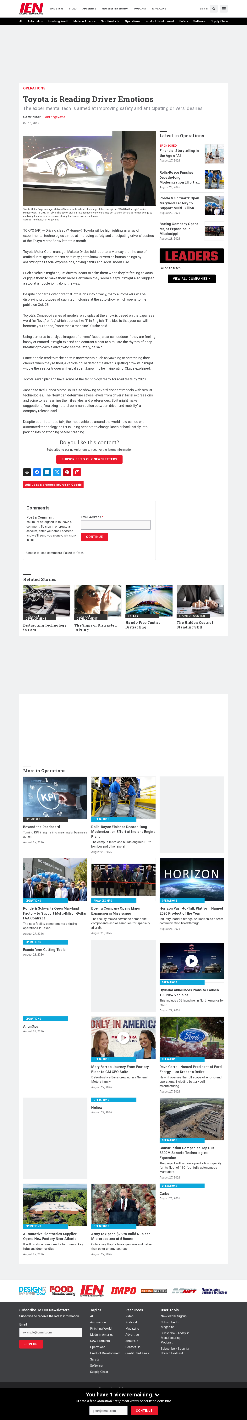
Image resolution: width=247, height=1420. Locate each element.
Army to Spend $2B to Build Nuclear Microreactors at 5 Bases (120, 1236)
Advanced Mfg (103, 900)
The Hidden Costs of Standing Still (195, 624)
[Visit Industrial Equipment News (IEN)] (92, 1290)
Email (23, 1324)
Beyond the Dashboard (41, 827)
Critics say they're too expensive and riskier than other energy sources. (121, 1246)
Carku (164, 1193)
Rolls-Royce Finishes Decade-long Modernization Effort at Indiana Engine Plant (179, 177)
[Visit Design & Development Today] (32, 1290)
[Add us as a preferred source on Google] (77, 472)
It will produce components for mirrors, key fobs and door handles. (53, 1246)
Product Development (36, 617)
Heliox (96, 1107)
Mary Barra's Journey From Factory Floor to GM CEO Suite (120, 1069)
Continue (144, 1410)
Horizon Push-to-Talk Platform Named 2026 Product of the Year (191, 910)
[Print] (27, 472)
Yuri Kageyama (55, 117)
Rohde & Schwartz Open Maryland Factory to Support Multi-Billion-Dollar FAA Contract (179, 203)
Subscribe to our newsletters (89, 459)
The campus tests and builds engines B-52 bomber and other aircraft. (121, 844)
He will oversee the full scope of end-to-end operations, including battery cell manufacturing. (191, 1082)
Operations (34, 88)
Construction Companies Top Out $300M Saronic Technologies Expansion (187, 1153)
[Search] (214, 9)
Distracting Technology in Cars (45, 627)
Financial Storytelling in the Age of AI (179, 153)
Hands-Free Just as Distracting (142, 624)
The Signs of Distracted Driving (95, 627)
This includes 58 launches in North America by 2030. (192, 1003)
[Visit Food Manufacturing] (63, 1290)
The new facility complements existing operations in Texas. (50, 926)
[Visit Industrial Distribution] (154, 1290)
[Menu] (224, 9)
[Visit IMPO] (123, 1290)
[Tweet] (57, 472)
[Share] (37, 472)
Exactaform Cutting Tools (44, 950)
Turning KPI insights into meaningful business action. (55, 834)
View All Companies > (192, 279)
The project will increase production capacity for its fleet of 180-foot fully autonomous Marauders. (191, 1168)
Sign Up (31, 1344)
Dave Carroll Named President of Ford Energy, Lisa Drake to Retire (191, 1069)
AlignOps (30, 1026)
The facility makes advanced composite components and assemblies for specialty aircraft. (120, 923)
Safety (133, 615)
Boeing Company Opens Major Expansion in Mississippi (179, 229)
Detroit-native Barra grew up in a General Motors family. (119, 1079)
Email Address (92, 517)
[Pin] (67, 472)
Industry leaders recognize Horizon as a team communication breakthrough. (191, 921)
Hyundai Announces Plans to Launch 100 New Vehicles (189, 992)
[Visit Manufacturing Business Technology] (214, 1290)
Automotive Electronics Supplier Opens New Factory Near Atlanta (50, 1236)
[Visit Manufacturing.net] (184, 1290)
